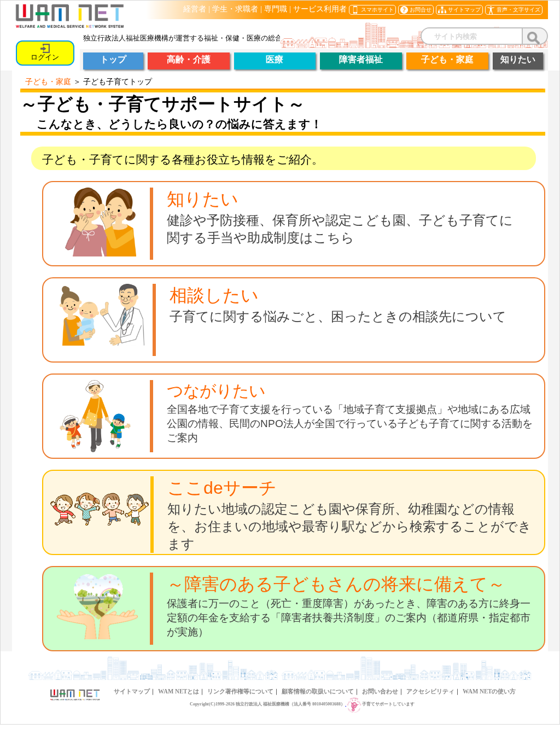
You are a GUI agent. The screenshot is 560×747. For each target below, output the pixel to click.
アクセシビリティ (430, 691)
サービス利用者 (320, 9)
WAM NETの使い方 (489, 691)
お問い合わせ (380, 691)
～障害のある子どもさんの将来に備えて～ (336, 584)
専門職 (275, 9)
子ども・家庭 (48, 81)
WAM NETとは (178, 691)
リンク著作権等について (240, 691)
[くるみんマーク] (353, 704)
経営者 (194, 9)
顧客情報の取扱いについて (318, 691)
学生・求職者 (235, 9)
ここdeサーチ (222, 488)
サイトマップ (132, 691)
